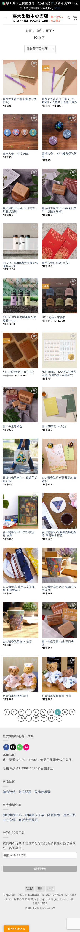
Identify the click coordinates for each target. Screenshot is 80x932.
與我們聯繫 (43, 791)
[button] (5, 17)
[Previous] (7, 712)
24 (51, 718)
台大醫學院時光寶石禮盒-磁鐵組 (59, 479)
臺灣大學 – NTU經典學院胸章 (59, 155)
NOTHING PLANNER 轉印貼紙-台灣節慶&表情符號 (59, 373)
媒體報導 (53, 815)
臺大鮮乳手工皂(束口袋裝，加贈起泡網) (20, 210)
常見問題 (25, 791)
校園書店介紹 (34, 815)
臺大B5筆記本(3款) (54, 426)
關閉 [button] (57, 8)
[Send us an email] (13, 747)
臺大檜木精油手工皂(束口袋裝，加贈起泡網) (59, 210)
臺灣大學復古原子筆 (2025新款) (20, 101)
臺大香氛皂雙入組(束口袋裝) (58, 643)
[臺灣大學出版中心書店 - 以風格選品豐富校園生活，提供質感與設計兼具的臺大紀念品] (38, 17)
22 (36, 718)
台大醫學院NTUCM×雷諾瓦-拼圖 (19, 534)
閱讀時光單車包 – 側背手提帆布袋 (20, 479)
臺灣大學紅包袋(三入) (55, 262)
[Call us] (20, 747)
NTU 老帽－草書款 (54, 317)
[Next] (59, 718)
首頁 (29, 30)
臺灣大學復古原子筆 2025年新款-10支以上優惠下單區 (59, 101)
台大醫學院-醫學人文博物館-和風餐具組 (19, 588)
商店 (39, 30)
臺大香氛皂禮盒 (13, 426)
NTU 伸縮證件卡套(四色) (18, 372)
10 (21, 718)
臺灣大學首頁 (28, 819)
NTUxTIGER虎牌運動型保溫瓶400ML (19, 319)
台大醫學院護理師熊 (15, 696)
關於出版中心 (12, 815)
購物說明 (9, 791)
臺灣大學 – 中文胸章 (16, 153)
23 (44, 718)
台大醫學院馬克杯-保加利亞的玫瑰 (59, 588)
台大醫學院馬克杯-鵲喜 (17, 641)
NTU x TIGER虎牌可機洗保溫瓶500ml (20, 264)
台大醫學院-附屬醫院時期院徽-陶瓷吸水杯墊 (59, 534)
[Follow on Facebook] (6, 747)
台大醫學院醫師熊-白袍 (56, 696)
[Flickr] (26, 747)
